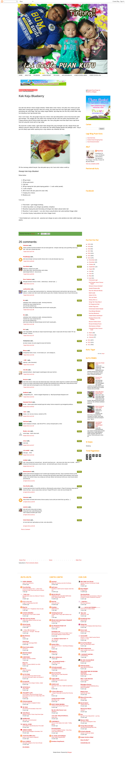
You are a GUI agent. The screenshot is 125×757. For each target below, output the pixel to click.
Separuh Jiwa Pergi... (86, 631)
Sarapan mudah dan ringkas (87, 733)
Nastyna (25, 379)
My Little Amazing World (87, 660)
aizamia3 (54, 581)
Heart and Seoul (55, 603)
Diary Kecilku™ (85, 740)
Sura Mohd (26, 266)
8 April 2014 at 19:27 (28, 445)
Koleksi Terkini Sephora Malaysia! (30, 737)
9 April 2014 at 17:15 (28, 466)
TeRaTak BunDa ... (86, 665)
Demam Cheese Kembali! (96, 286)
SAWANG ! (54, 711)
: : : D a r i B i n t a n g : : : (29, 630)
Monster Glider (85, 720)
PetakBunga (26, 256)
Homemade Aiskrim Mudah (96, 308)
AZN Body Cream (56, 663)
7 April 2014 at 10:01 (28, 283)
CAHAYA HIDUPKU (28, 613)
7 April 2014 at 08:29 (28, 261)
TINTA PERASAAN (86, 648)
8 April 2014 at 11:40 (28, 426)
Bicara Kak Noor (56, 673)
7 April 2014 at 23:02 (28, 397)
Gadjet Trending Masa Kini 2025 (30, 603)
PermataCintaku (56, 728)
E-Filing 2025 (84, 590)
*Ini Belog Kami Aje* (57, 613)
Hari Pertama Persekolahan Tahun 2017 (32, 708)
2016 (89, 253)
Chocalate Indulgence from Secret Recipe (32, 742)
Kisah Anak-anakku (28, 647)
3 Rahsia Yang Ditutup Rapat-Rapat (60, 705)
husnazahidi (84, 636)
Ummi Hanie (26, 520)
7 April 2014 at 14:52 (28, 345)
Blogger (70, 752)
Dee (82, 714)
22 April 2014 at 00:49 (29, 526)
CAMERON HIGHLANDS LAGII (59, 680)
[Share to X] (45, 234)
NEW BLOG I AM (85, 614)
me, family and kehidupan (59, 735)
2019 (89, 246)
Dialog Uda (84, 624)
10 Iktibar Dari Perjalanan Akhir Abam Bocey (91, 625)
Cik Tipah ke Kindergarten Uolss (88, 721)
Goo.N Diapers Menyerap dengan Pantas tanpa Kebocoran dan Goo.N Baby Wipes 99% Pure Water (34, 696)
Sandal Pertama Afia (94, 288)
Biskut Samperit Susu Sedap (99, 407)
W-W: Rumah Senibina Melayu (88, 608)
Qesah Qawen (84, 703)
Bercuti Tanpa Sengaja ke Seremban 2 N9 (32, 731)
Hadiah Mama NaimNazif (95, 315)
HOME (20, 75)
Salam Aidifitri (26, 688)
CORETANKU (26, 657)
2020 (89, 244)
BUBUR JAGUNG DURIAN (29, 658)
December (92, 260)
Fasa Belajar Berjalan (94, 311)
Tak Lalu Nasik (93, 297)
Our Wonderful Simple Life (59, 625)
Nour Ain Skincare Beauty (95, 290)
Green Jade (84, 630)
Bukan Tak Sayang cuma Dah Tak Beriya (61, 583)
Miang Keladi (84, 620)
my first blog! (26, 674)
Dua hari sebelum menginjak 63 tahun (31, 702)
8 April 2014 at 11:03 (28, 416)
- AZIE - (25, 360)
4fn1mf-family (26, 624)
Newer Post (22, 560)
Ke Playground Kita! (94, 304)
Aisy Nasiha (26, 486)
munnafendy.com (85, 743)
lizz (24, 300)
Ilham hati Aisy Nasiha (29, 618)
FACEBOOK (36, 75)
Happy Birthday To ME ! (86, 674)
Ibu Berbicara (26, 687)
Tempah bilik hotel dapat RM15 (30, 643)
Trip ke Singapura (27, 625)
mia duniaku (26, 747)
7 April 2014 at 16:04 (28, 364)
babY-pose (54, 587)
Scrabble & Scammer (86, 661)
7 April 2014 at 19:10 (28, 387)
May (90, 276)
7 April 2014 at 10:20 (28, 295)
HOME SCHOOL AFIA (95, 75)
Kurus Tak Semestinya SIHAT (88, 644)
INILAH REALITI (56, 594)
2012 (89, 342)
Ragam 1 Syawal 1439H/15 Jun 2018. (31, 664)
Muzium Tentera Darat (95, 321)
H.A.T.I (24, 668)
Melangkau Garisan (86, 684)
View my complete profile (92, 163)
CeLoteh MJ (26, 681)
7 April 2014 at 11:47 (28, 335)
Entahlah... (54, 607)
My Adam (25, 707)
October (91, 264)
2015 (89, 255)
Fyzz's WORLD (27, 741)
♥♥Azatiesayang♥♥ (57, 667)
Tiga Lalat (83, 613)
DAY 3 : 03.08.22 (55, 627)
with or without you (57, 657)
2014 (89, 258)
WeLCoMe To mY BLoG (87, 581)
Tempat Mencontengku (87, 726)
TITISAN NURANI (27, 701)
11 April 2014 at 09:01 (29, 492)
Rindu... (24, 637)
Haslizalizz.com (56, 631)
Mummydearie (27, 471)
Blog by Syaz (84, 691)
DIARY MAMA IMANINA (58, 704)
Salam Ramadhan (27, 670)
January (91, 337)
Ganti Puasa (54, 653)
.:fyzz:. (25, 411)
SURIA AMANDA (27, 581)
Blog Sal (25, 607)
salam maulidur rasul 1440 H (87, 650)
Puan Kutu (100, 151)
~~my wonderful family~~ (59, 661)
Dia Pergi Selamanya (85, 603)
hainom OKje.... (56, 644)
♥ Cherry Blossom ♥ (57, 691)
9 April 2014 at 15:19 (28, 455)
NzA (24, 329)
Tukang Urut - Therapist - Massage (31, 631)
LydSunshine (26, 289)
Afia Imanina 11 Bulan (94, 326)
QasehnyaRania (85, 594)
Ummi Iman (26, 641)
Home (20, 91)
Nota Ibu (54, 601)
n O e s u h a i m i (27, 601)
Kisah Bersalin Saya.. (86, 693)
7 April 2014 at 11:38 (28, 309)
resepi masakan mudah (58, 698)
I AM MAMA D (55, 721)
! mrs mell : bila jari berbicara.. (60, 715)
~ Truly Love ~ (26, 594)
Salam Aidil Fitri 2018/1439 (87, 667)
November (92, 262)
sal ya (24, 441)
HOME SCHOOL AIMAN (80, 75)
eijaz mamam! (55, 640)
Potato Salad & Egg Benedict (58, 737)
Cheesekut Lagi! (93, 280)
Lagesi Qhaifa (55, 678)
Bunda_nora (26, 431)
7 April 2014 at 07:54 (28, 251)
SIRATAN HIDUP (27, 653)
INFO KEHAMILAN (67, 75)
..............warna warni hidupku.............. (90, 607)
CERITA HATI (55, 684)
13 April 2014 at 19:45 (29, 501)
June (90, 273)
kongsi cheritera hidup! (87, 737)
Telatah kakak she (85, 704)
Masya (25, 350)
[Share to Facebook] (47, 234)
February (91, 335)
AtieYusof (26, 421)
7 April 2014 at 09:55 (28, 274)
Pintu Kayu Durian (56, 621)
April (90, 278)
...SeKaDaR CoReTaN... (87, 654)
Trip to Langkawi (84, 680)
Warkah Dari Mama (86, 708)
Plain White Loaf (55, 700)
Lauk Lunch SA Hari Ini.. (28, 583)
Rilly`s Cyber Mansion (87, 678)
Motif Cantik (92, 293)
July (90, 271)
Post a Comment (25, 529)
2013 (89, 340)
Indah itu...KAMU (27, 724)
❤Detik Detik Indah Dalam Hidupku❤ (62, 620)
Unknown (25, 245)
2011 (89, 344)
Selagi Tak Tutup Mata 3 (95, 302)
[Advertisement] (50, 545)
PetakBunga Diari (85, 618)
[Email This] (42, 234)
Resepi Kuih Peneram (98, 378)
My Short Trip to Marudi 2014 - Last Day (90, 716)
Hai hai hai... (25, 648)
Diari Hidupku (84, 588)
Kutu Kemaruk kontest (93, 141)
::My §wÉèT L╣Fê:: (28, 693)
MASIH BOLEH (55, 608)
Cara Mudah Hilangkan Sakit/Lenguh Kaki (98, 424)
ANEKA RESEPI (46, 75)
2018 (89, 249)
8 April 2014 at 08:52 (28, 406)
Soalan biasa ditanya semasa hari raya (32, 620)
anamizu (25, 507)
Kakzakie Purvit (27, 402)
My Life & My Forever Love (59, 710)
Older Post (78, 560)
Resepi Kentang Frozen (95, 324)
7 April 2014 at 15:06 (28, 355)
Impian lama (54, 717)
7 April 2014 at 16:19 (28, 374)
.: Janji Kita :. (84, 601)
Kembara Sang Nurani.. (58, 741)
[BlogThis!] (44, 234)
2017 (89, 251)
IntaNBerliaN (26, 718)
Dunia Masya (26, 713)
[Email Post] (38, 233)
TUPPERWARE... (85, 655)
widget (103, 353)
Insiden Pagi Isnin (93, 306)
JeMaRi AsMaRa (27, 730)
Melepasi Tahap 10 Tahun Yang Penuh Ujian (33, 714)
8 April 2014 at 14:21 (28, 435)
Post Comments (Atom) (32, 563)
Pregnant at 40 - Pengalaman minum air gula (33, 608)
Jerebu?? (83, 710)
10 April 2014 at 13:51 (29, 481)
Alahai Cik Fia (92, 295)
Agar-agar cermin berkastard (29, 720)
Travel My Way (27, 587)
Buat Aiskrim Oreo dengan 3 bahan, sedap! (33, 683)
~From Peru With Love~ (29, 735)
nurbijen (25, 460)
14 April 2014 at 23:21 (29, 514)
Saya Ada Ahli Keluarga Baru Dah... (89, 727)
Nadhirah (25, 392)
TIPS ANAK (56, 75)
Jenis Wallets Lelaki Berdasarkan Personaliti (33, 725)
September (92, 266)
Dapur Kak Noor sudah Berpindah (60, 674)
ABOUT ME (28, 75)
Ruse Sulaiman (27, 279)
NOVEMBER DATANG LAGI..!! (59, 668)
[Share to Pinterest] (49, 234)
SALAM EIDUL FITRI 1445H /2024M (31, 614)
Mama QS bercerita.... (86, 697)
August (91, 269)
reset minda (83, 698)
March (91, 332)
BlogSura (54, 651)
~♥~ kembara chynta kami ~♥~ (60, 638)
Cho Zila (25, 370)
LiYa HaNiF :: (26, 450)
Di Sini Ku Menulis (86, 731)
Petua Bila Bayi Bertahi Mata (99, 392)
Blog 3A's (25, 663)
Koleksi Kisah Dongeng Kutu (95, 140)
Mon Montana (26, 636)
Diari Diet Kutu (91, 138)
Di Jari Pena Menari (86, 643)
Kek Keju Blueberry (94, 313)
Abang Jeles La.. (93, 299)
